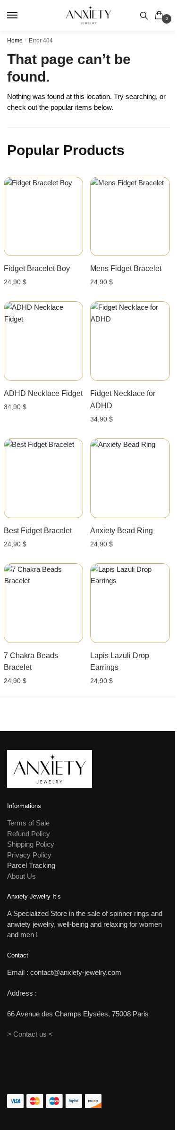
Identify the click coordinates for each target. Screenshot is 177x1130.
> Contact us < (30, 1034)
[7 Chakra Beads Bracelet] (44, 603)
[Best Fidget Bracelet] (44, 478)
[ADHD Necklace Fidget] (44, 341)
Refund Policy (28, 834)
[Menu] (21, 15)
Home (15, 40)
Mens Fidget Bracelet (125, 268)
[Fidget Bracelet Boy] (44, 216)
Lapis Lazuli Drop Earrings (119, 662)
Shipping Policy (30, 844)
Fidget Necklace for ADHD (122, 399)
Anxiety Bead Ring (121, 531)
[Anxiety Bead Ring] (130, 478)
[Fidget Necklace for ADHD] (130, 341)
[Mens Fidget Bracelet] (130, 216)
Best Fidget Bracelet (38, 531)
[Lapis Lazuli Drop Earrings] (130, 603)
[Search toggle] (144, 15)
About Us (21, 876)
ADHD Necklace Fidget (43, 393)
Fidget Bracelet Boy (37, 268)
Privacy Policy (29, 855)
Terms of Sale (28, 823)
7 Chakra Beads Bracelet (31, 662)
